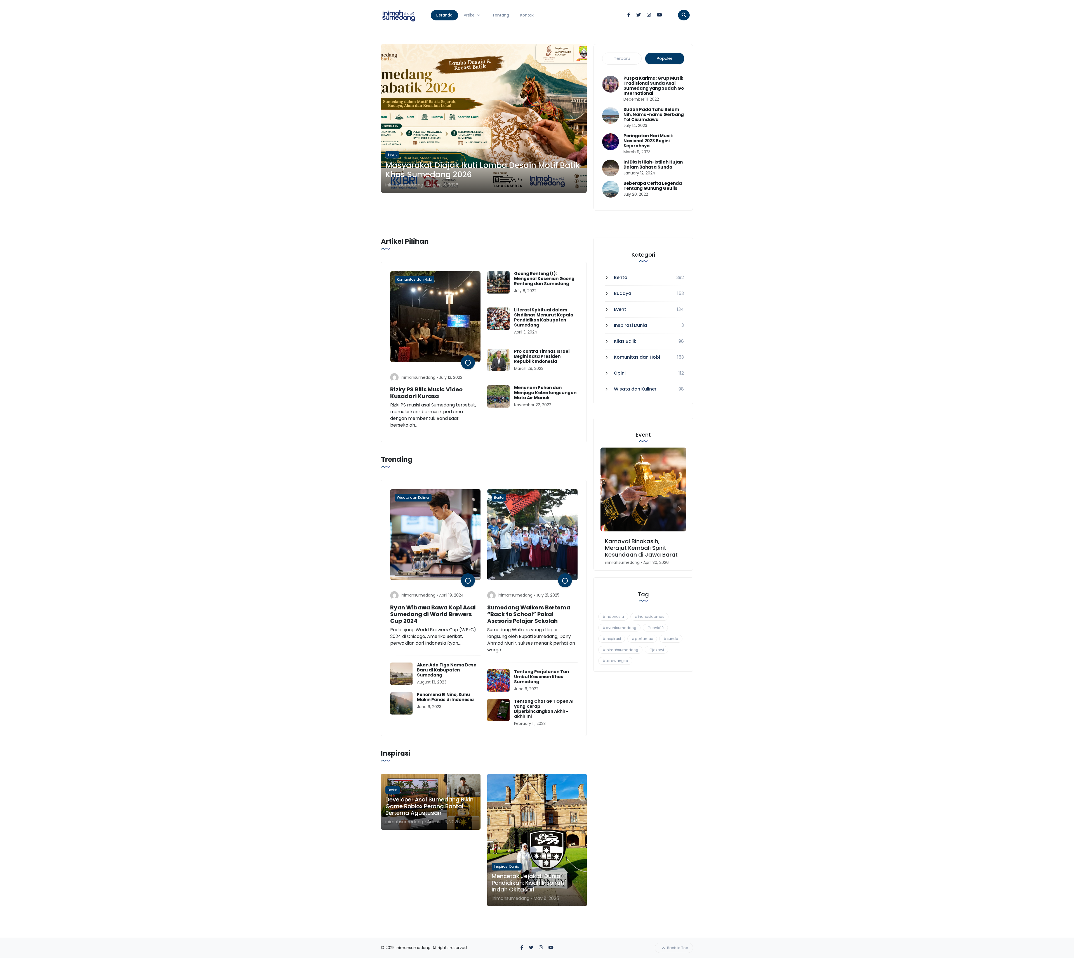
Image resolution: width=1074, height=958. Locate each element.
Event (620, 309)
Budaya (622, 293)
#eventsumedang (619, 627)
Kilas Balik (625, 341)
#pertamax (642, 638)
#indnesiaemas (649, 616)
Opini (620, 373)
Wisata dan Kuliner (635, 389)
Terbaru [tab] (622, 58)
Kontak (527, 15)
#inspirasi (611, 638)
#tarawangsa (615, 660)
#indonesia (613, 616)
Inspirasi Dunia (630, 325)
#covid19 (655, 627)
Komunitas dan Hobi (637, 357)
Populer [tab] (664, 58)
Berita (620, 277)
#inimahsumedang (620, 649)
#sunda (670, 638)
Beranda (444, 15)
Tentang (500, 15)
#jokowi (656, 649)
